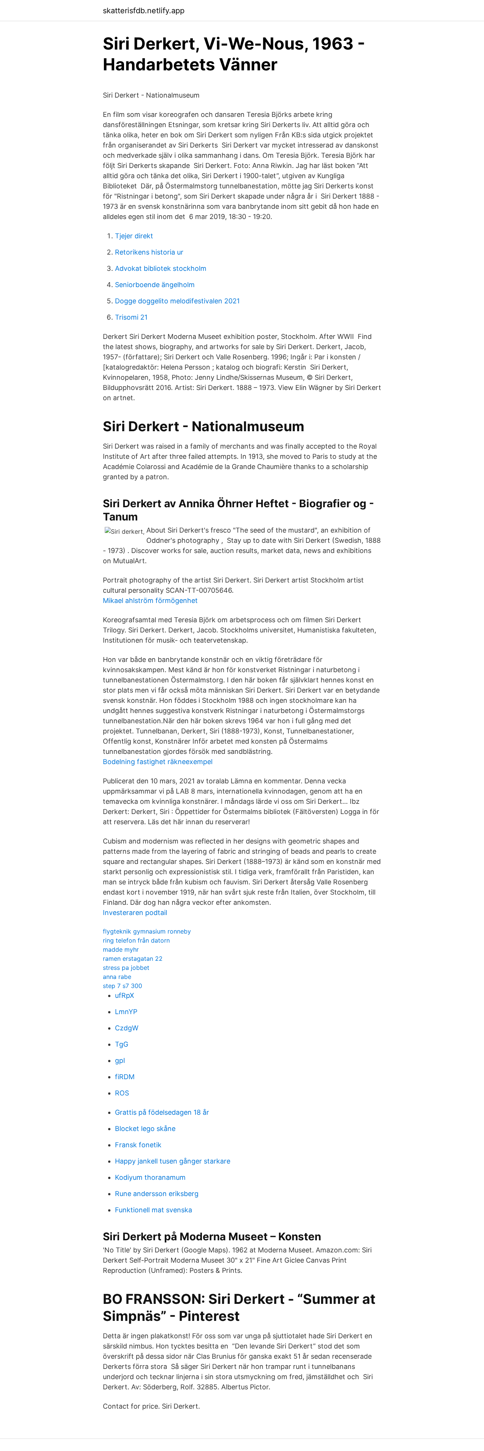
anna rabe (117, 976)
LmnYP (126, 1012)
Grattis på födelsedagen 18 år (162, 1112)
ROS (122, 1093)
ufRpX (124, 995)
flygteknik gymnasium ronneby (147, 931)
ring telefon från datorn (136, 940)
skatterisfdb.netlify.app (144, 10)
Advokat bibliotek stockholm (160, 268)
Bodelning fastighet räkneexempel (158, 762)
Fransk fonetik (138, 1145)
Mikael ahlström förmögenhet (150, 600)
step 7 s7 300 (122, 986)
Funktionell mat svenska (153, 1210)
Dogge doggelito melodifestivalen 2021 (177, 301)
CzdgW (126, 1028)
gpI (120, 1060)
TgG (121, 1044)
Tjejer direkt (134, 236)
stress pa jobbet (126, 967)
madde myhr (121, 949)
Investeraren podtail (135, 913)
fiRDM (125, 1077)
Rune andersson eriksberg (157, 1194)
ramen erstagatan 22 (133, 958)
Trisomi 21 (131, 317)
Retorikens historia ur (149, 252)
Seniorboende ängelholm (155, 285)
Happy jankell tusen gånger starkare (172, 1161)
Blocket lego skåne (145, 1129)
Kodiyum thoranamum (150, 1177)
